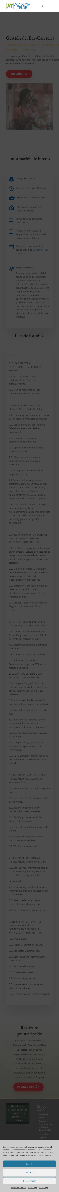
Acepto (29, 1164)
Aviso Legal (32, 1187)
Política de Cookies (18, 1187)
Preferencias (29, 1180)
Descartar (29, 1172)
